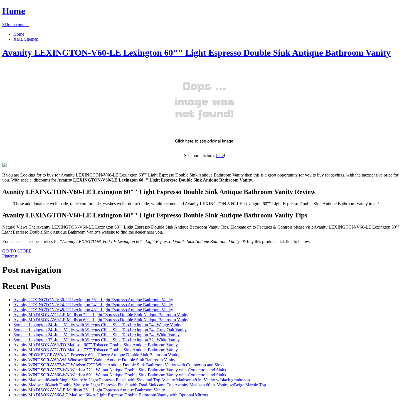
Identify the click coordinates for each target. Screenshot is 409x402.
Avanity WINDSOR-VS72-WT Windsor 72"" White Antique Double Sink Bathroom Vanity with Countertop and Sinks (118, 364)
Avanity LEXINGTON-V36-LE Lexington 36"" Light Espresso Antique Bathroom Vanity (93, 299)
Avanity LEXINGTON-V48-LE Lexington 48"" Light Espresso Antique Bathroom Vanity (93, 309)
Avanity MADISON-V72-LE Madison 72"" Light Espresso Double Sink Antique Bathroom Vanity (100, 314)
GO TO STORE (17, 251)
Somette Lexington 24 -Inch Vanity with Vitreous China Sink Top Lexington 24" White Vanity (96, 334)
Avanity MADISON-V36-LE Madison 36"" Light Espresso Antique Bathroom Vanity (89, 390)
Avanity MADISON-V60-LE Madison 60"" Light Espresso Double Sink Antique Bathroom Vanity (100, 319)
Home (13, 11)
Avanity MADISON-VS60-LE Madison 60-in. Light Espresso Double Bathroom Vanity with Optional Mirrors (110, 395)
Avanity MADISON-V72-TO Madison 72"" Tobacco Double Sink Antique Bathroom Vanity (95, 349)
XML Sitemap (25, 39)
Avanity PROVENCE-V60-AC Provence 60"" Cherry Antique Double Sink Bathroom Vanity (96, 354)
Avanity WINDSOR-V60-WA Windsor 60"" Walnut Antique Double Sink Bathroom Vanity (94, 359)
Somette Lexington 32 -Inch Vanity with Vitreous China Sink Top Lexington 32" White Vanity (96, 339)
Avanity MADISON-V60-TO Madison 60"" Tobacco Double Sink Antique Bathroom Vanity (95, 344)
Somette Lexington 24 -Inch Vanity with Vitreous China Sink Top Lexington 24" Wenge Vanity (97, 324)
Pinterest (9, 256)
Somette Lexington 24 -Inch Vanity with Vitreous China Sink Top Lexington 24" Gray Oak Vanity (100, 329)
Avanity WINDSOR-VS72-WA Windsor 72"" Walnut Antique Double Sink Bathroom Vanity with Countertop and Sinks (119, 369)
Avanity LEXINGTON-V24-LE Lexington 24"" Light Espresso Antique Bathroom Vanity (93, 304)
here (220, 155)
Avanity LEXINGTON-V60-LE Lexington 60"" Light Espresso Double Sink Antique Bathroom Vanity (196, 53)
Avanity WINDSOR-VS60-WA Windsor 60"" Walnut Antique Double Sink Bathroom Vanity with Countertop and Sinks (119, 374)
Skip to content (15, 24)
